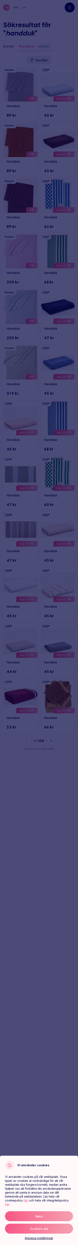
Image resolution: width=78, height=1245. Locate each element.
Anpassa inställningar (39, 1238)
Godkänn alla (39, 1228)
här (26, 1200)
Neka (39, 1216)
